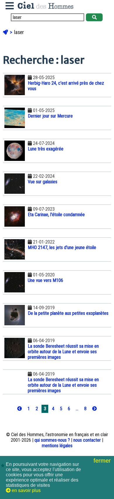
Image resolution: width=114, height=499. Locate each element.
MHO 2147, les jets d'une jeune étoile (62, 247)
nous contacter (87, 440)
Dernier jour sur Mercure (50, 116)
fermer (103, 460)
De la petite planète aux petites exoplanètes (68, 313)
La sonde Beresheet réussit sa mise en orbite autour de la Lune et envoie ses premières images (63, 351)
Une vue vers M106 (45, 280)
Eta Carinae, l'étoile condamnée (56, 214)
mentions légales (57, 445)
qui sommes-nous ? (52, 440)
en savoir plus (26, 490)
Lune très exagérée (45, 149)
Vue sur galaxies (42, 181)
